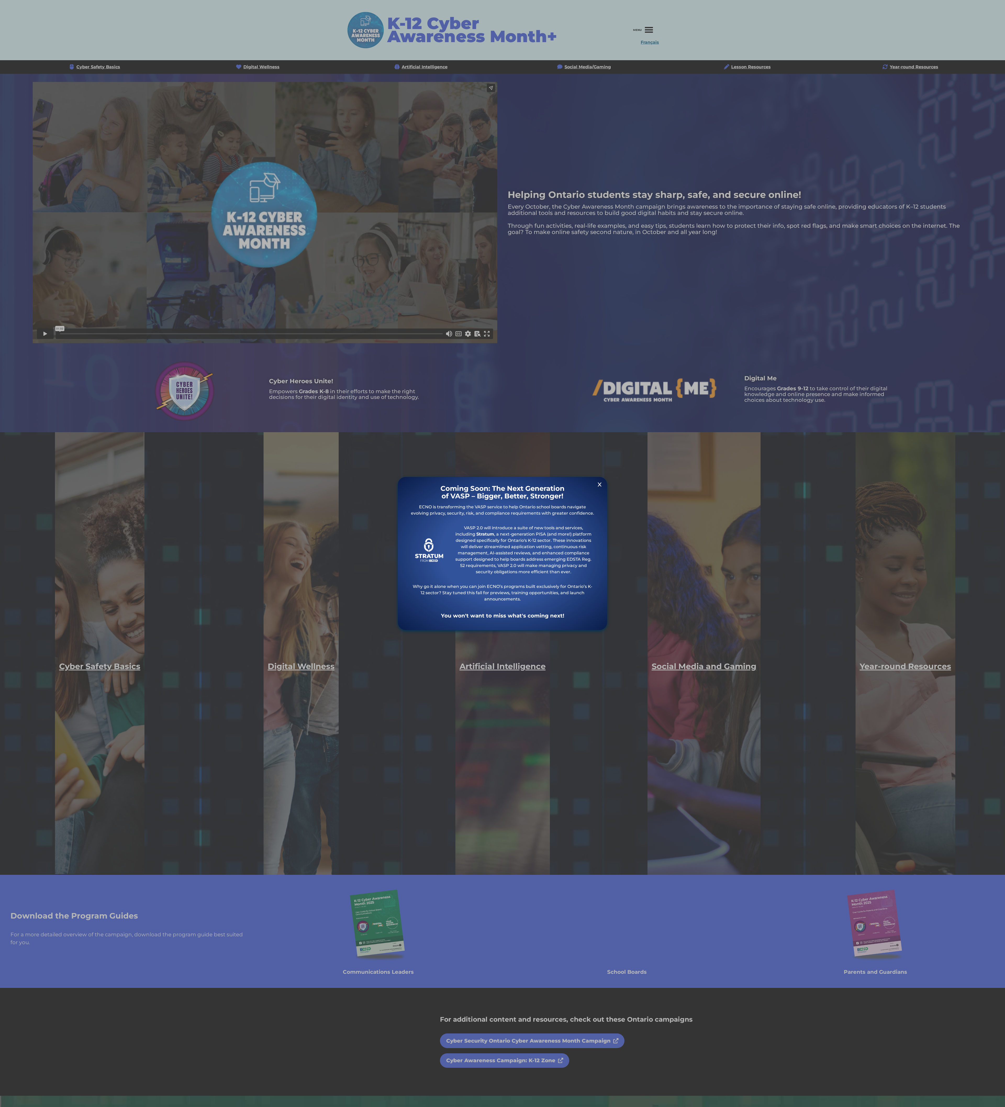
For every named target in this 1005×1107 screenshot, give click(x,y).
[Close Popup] (599, 485)
